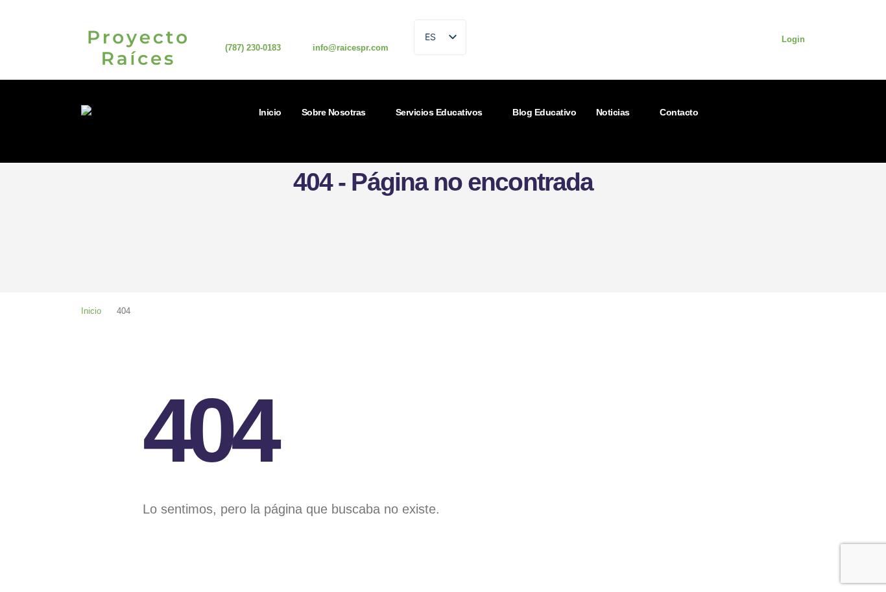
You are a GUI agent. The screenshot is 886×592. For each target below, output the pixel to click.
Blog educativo (544, 112)
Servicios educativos (439, 112)
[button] (487, 154)
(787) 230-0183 (253, 48)
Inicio (270, 112)
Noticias (613, 112)
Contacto (679, 112)
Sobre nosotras (334, 112)
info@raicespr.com (351, 48)
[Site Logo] (121, 121)
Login (793, 39)
